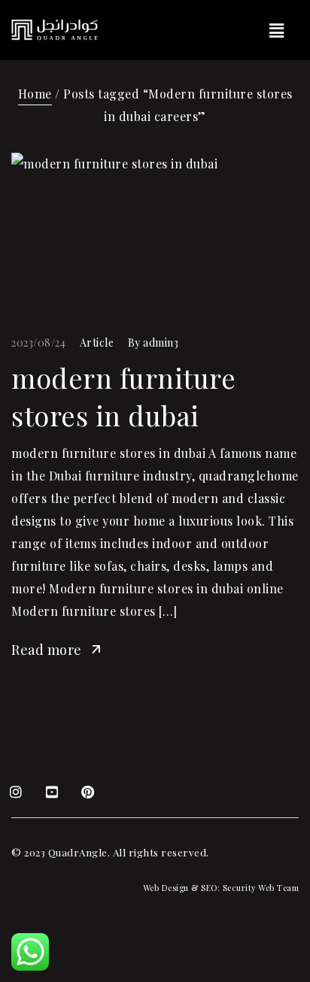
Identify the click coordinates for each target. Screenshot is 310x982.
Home (35, 94)
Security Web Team (261, 887)
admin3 (160, 342)
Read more (46, 650)
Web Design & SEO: (181, 887)
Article (97, 342)
